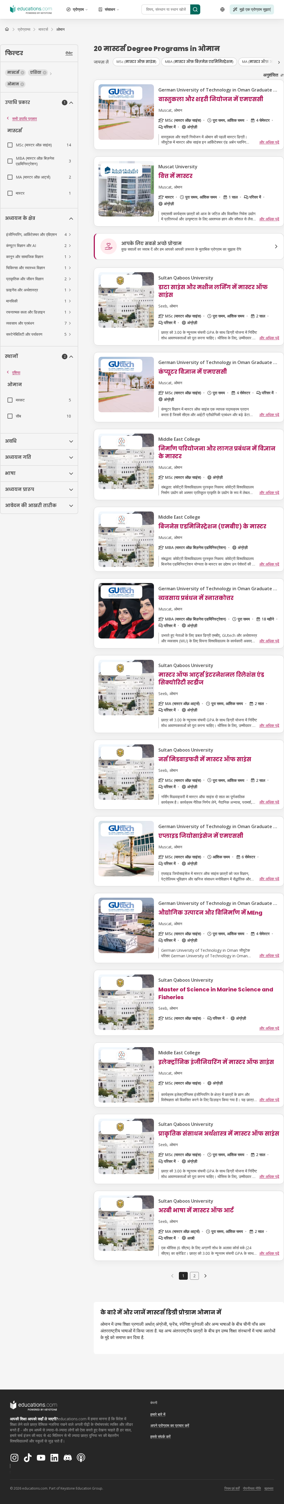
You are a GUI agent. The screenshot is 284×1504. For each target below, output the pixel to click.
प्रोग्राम (78, 9)
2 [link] (194, 1275)
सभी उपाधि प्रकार (24, 118)
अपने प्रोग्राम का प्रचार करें (169, 1425)
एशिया (16, 372)
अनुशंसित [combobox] (270, 75)
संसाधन (110, 9)
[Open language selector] (222, 9)
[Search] (195, 9)
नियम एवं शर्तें (232, 1488)
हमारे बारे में (157, 1414)
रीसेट (69, 53)
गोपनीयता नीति (252, 1488)
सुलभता (268, 1488)
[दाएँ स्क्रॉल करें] (279, 62)
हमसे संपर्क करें (160, 1436)
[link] (60, 29)
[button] (15, 72)
